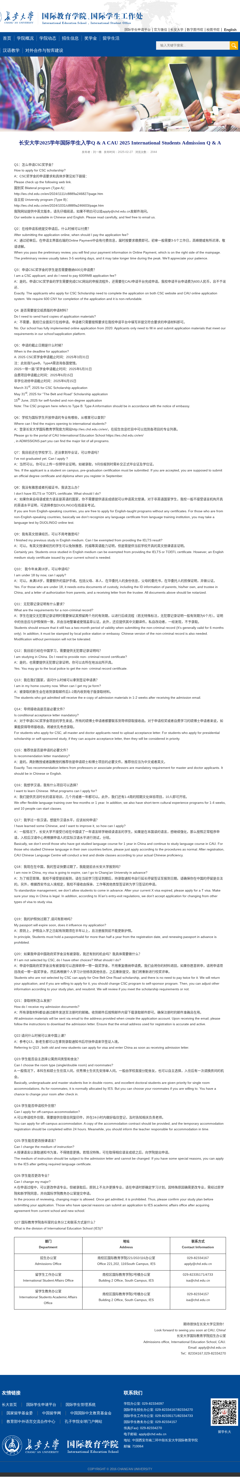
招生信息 (70, 38)
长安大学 (177, 29)
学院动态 (47, 38)
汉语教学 (11, 50)
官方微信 (160, 29)
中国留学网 (51, 1413)
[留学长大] (224, 1402)
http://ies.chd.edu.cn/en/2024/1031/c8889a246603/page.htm (59, 205)
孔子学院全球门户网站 (83, 1421)
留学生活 (111, 38)
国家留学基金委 (20, 1413)
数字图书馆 (195, 29)
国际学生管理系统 (81, 1405)
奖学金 (90, 38)
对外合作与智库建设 (44, 50)
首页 (7, 38)
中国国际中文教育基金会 (91, 1413)
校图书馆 (213, 29)
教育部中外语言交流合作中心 (31, 1421)
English (230, 30)
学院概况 (25, 38)
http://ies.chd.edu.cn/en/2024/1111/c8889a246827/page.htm (58, 194)
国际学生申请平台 (137, 29)
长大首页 (9, 1405)
